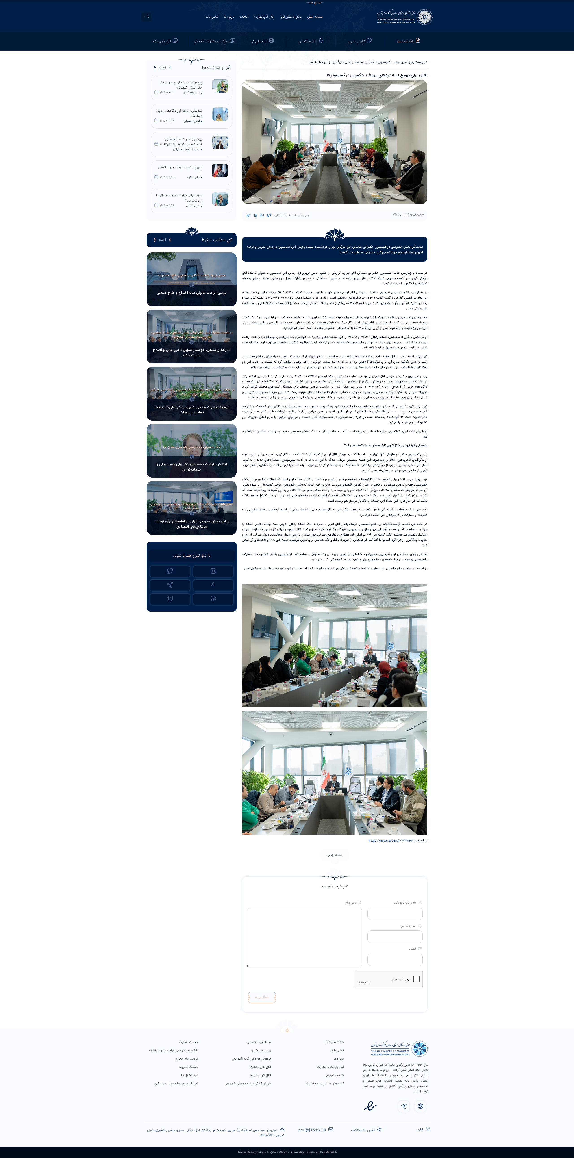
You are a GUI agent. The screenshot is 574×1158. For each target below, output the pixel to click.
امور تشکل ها (190, 1075)
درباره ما (229, 17)
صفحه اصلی (314, 17)
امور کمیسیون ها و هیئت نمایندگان (176, 1083)
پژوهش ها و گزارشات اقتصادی (252, 1059)
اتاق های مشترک (261, 1067)
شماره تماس (409, 926)
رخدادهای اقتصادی (259, 1042)
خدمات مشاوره (189, 1042)
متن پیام (351, 903)
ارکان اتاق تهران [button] (265, 17)
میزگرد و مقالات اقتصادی (211, 42)
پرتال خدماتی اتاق (291, 17)
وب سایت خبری (261, 1050)
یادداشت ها (405, 42)
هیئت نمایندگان (334, 1042)
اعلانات (243, 17)
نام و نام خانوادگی (405, 903)
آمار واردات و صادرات (331, 1067)
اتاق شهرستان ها (261, 1075)
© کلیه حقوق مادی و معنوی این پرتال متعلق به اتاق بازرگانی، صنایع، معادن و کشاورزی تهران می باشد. (287, 1152)
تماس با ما (212, 17)
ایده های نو (259, 42)
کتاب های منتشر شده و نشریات (325, 1083)
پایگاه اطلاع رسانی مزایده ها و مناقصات (174, 1050)
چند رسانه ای (308, 42)
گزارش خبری (356, 42)
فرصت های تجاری (187, 1059)
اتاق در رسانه (162, 42)
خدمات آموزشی (334, 1075)
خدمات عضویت (188, 1067)
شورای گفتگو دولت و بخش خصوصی (248, 1083)
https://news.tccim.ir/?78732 (391, 841)
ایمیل (413, 949)
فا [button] (147, 17)
